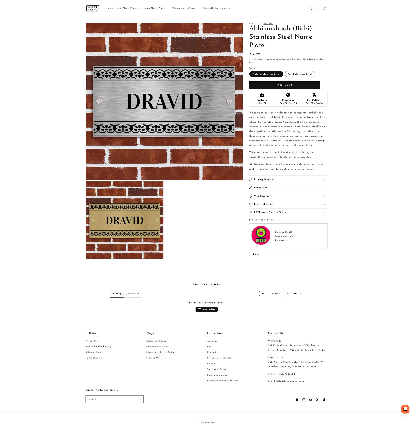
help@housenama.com (290, 381)
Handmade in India (157, 346)
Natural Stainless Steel (266, 74)
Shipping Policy (94, 352)
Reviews (211, 364)
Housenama (210, 423)
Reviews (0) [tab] (117, 293)
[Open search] (263, 293)
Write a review (206, 309)
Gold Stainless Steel (300, 74)
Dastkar (268, 23)
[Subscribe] (139, 399)
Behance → (281, 240)
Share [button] (255, 254)
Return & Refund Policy (98, 346)
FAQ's (210, 346)
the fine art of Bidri (267, 117)
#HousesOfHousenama (220, 358)
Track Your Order (216, 369)
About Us (212, 341)
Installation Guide (217, 375)
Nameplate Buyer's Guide (160, 352)
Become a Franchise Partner (222, 380)
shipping (274, 59)
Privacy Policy (93, 341)
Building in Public (156, 341)
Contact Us (213, 352)
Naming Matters (155, 358)
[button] (128, 8)
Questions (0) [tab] (133, 293)
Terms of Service (95, 358)
